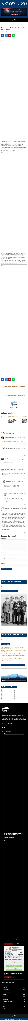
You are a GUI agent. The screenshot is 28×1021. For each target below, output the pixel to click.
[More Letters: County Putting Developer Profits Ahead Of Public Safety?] (14, 888)
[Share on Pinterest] (9, 35)
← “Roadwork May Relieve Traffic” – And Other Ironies (14, 387)
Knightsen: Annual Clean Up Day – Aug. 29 (10, 653)
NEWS (14, 23)
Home (2, 23)
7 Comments (15, 31)
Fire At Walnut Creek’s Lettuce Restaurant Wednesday (7, 421)
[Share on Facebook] (2, 35)
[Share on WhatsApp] (13, 35)
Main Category (8, 23)
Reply (25, 444)
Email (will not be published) (8, 558)
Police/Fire (18, 23)
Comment (4, 538)
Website (3, 563)
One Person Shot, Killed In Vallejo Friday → (15, 395)
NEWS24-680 (9, 31)
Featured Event (8, 977)
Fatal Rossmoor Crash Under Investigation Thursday (20, 421)
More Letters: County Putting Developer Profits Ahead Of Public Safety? (13, 940)
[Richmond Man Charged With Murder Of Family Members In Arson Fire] (14, 782)
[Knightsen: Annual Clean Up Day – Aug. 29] (14, 958)
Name (3, 553)
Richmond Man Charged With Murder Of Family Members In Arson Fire (13, 834)
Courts (6, 837)
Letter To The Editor (8, 943)
